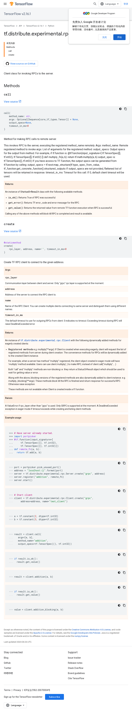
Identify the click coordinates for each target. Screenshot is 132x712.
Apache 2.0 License (42, 633)
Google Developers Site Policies (85, 633)
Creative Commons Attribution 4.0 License (91, 629)
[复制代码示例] (125, 108)
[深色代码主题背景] (120, 108)
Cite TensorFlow (76, 678)
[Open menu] (5, 4)
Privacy (17, 690)
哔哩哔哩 (8, 673)
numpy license (81, 636)
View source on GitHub (22, 63)
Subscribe (54, 696)
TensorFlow (9, 26)
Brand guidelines (76, 673)
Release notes (75, 663)
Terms (7, 690)
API (20, 26)
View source (11, 101)
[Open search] (95, 4)
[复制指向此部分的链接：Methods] (23, 86)
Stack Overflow (75, 668)
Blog (6, 657)
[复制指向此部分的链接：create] (17, 224)
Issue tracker (74, 657)
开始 (119, 37)
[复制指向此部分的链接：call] (14, 95)
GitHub (7, 663)
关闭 (104, 37)
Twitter (7, 668)
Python (51, 26)
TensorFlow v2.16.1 (17, 14)
